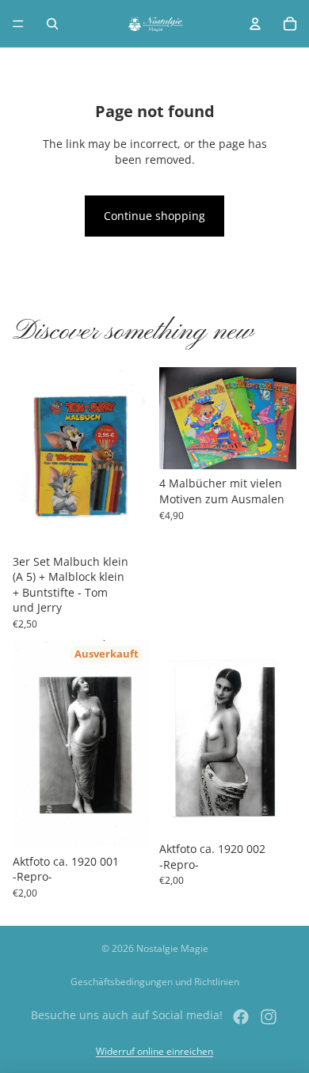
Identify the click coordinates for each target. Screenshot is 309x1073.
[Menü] (18, 24)
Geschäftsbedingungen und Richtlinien (155, 981)
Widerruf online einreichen (154, 1051)
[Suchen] (52, 23)
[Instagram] (268, 1016)
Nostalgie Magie (172, 948)
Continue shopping (154, 215)
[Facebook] (240, 1016)
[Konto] (255, 23)
